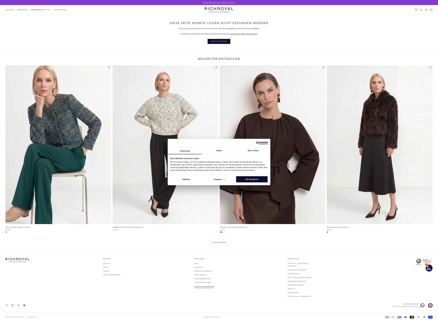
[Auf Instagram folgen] (12, 305)
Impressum (198, 267)
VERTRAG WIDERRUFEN (204, 287)
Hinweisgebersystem (202, 279)
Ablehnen (186, 179)
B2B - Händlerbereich (111, 275)
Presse (105, 267)
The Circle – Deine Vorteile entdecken (298, 264)
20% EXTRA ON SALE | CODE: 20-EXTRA (219, 2)
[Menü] (431, 259)
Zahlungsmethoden (295, 285)
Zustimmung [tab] (185, 151)
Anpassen (218, 179)
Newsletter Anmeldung (297, 270)
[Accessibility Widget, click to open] (430, 305)
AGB (196, 263)
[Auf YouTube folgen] (24, 305)
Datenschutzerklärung (203, 271)
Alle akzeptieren (251, 179)
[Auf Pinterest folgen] (18, 305)
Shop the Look (60, 9)
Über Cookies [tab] (253, 151)
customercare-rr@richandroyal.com (243, 34)
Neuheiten (9, 9)
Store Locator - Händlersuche (299, 296)
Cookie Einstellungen (202, 282)
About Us (107, 263)
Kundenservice (293, 274)
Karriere (106, 271)
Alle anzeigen (219, 242)
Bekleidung (23, 9)
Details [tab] (219, 151)
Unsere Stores (293, 292)
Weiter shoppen (219, 41)
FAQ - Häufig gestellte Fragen (299, 277)
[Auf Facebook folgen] (6, 305)
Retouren (291, 289)
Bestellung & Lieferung (297, 281)
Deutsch (32, 317)
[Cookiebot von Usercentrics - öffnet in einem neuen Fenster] (258, 143)
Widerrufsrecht (200, 275)
